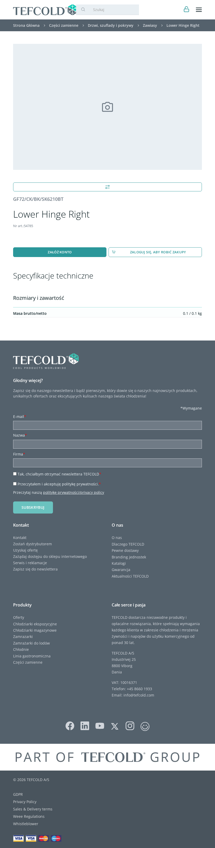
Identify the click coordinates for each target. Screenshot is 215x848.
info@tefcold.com (138, 695)
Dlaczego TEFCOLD (128, 544)
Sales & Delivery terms (32, 809)
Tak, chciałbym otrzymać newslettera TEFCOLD (59, 474)
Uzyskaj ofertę (25, 550)
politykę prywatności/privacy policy (73, 492)
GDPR (18, 794)
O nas (117, 537)
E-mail (19, 416)
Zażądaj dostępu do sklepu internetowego (50, 556)
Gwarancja (121, 569)
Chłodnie (21, 649)
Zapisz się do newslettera (35, 569)
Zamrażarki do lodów (31, 643)
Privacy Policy (24, 801)
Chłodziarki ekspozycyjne (35, 623)
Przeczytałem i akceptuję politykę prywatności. (59, 483)
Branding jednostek (129, 556)
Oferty (18, 617)
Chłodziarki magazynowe (35, 630)
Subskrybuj (33, 507)
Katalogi (119, 563)
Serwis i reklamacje (30, 562)
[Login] (187, 9)
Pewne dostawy (125, 550)
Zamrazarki (23, 636)
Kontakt (19, 537)
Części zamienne (27, 662)
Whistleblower (25, 823)
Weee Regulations (29, 816)
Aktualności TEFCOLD (130, 576)
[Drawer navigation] (199, 9)
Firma (19, 454)
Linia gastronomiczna (32, 655)
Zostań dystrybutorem (32, 543)
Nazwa (20, 435)
